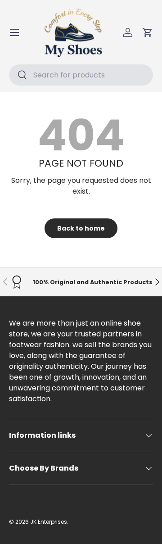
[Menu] (14, 32)
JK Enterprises (48, 522)
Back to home (81, 228)
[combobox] (81, 75)
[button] (148, 32)
